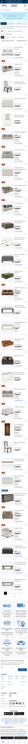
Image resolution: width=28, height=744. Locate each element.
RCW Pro (3, 695)
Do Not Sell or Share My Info (13, 723)
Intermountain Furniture (12, 26)
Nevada (10, 676)
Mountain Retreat (22, 26)
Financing (3, 701)
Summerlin (10, 684)
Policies (24, 719)
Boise (16, 678)
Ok (7, 737)
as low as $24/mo (18, 436)
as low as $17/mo (18, 365)
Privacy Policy (21, 735)
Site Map (21, 723)
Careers (3, 698)
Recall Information (8, 719)
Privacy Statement (6, 721)
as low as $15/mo (18, 57)
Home (2, 719)
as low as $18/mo (18, 214)
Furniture (3, 23)
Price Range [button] (21, 37)
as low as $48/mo (18, 349)
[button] (6, 2)
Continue (22, 669)
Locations (4, 674)
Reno (9, 681)
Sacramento (23, 681)
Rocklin (22, 678)
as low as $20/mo (18, 75)
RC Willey (3, 26)
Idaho (17, 676)
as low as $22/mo (18, 196)
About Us (3, 706)
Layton (2, 681)
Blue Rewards (4, 703)
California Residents (15, 721)
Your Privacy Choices (21, 737)
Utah (2, 676)
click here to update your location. (14, 18)
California (23, 676)
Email (2, 667)
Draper (2, 678)
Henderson (10, 678)
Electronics (19, 23)
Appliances (11, 23)
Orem (2, 684)
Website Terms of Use (17, 719)
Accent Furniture (10, 28)
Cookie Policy (22, 721)
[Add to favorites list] (25, 44)
